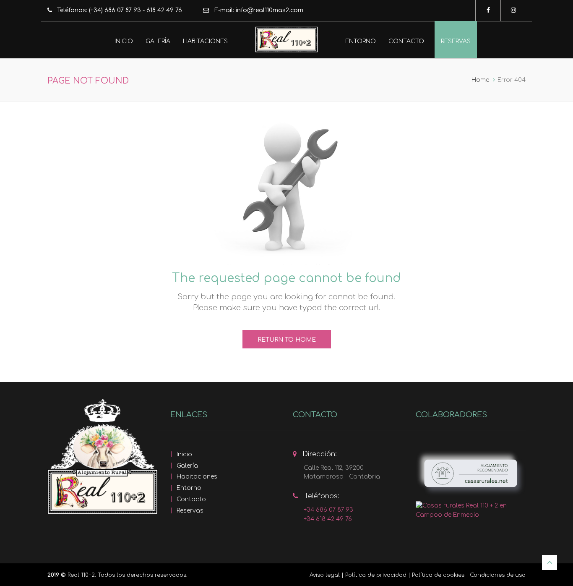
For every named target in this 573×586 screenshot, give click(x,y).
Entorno (360, 41)
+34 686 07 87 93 (328, 510)
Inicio (124, 41)
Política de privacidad (375, 575)
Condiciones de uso (498, 575)
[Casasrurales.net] (471, 473)
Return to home (287, 340)
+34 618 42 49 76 (328, 519)
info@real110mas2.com (269, 10)
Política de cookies (438, 575)
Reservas (456, 41)
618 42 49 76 (164, 10)
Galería (158, 41)
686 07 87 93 (122, 10)
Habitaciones (205, 41)
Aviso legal (325, 575)
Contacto (406, 41)
